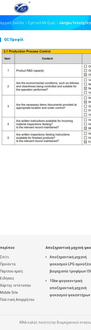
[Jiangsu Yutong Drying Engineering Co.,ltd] (22, 8)
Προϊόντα (7, 264)
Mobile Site (9, 292)
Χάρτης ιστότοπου (15, 285)
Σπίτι (4, 257)
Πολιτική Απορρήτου (17, 300)
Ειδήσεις (7, 278)
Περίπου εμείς (11, 271)
